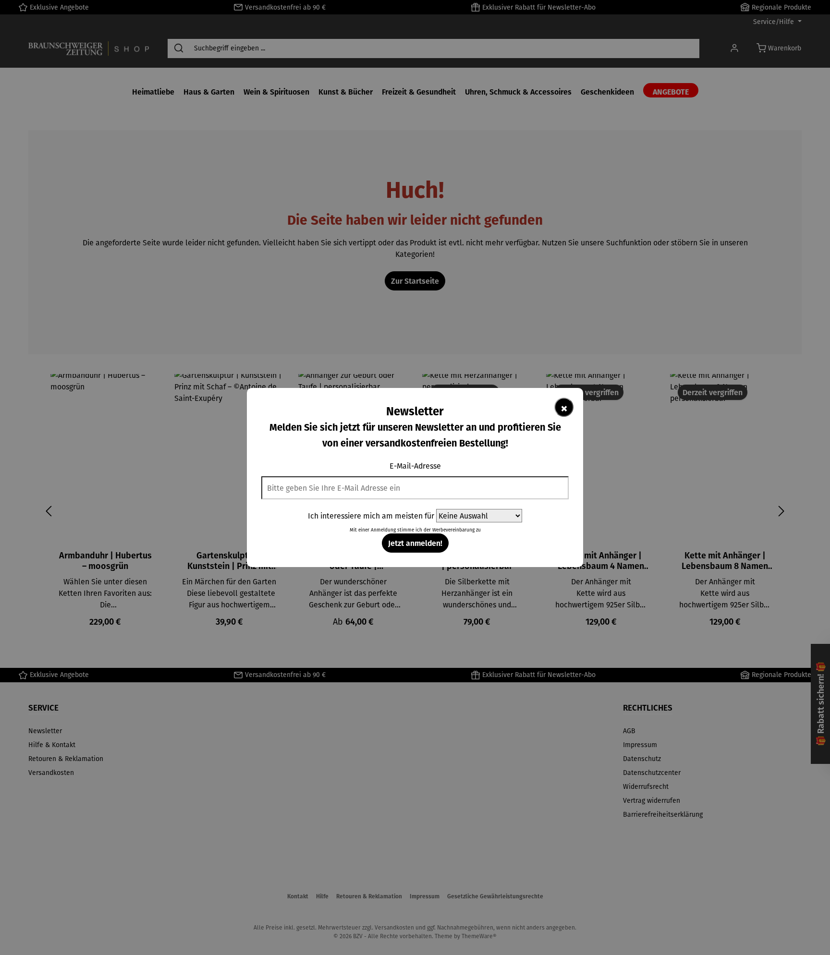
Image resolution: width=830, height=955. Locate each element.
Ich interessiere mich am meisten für (371, 515)
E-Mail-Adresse (415, 465)
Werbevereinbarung (453, 529)
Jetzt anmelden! (415, 543)
